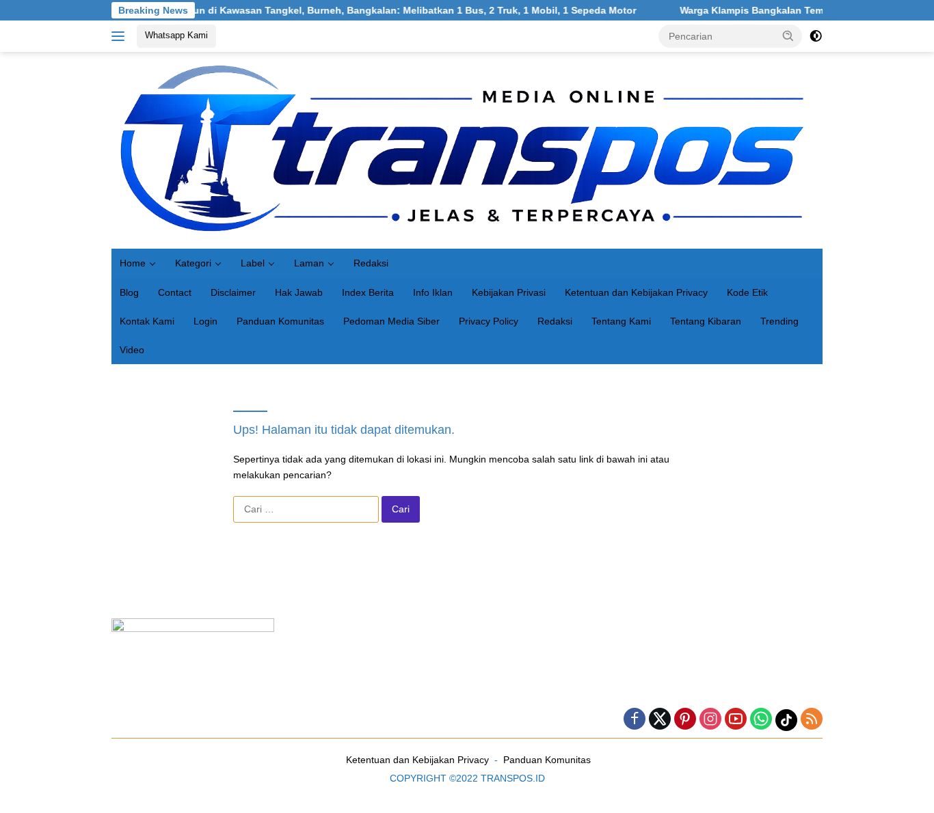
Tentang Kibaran (705, 321)
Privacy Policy (488, 321)
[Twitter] (660, 720)
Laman (309, 263)
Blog (129, 292)
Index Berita (368, 292)
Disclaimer (233, 292)
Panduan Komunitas (280, 321)
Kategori (193, 263)
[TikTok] (786, 720)
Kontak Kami (147, 321)
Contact (174, 292)
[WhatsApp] (761, 720)
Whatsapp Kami (176, 35)
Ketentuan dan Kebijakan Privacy (636, 292)
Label (253, 263)
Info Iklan (433, 292)
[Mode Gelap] (816, 36)
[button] (788, 35)
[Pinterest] (685, 720)
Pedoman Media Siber (391, 321)
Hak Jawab (299, 292)
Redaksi (370, 263)
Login (205, 321)
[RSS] (812, 720)
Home (133, 263)
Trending (779, 321)
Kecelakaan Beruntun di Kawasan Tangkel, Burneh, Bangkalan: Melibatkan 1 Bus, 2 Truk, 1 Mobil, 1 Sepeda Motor (346, 10)
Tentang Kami (621, 321)
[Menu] (120, 36)
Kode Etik (747, 292)
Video (132, 349)
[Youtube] (736, 720)
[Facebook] (634, 720)
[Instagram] (710, 720)
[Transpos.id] (467, 149)
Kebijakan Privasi (509, 292)
